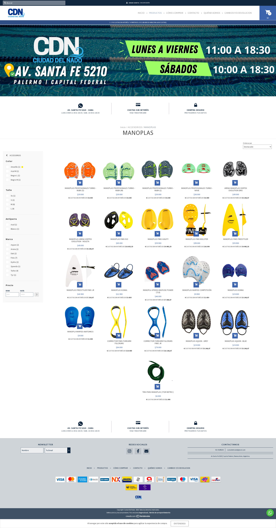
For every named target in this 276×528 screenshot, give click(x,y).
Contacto (193, 13)
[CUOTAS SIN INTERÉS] (138, 106)
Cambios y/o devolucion (238, 13)
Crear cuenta (134, 3)
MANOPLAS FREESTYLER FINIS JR (80, 290)
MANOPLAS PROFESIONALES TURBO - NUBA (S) (80, 189)
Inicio (141, 13)
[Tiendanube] (138, 517)
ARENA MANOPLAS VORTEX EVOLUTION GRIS (235, 189)
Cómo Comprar (174, 13)
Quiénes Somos (211, 13)
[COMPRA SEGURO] (195, 106)
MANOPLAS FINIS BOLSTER (197, 239)
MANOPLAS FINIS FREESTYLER (235, 239)
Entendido (180, 523)
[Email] (146, 451)
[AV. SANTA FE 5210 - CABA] (80, 106)
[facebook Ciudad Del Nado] (138, 451)
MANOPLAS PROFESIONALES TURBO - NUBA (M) (119, 189)
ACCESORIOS (135, 127)
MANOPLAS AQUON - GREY (197, 341)
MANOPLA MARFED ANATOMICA (80, 331)
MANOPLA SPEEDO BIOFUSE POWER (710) (158, 291)
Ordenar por (247, 143)
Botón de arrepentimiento (160, 513)
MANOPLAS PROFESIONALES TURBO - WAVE (197, 189)
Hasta (22, 291)
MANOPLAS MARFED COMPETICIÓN (196, 290)
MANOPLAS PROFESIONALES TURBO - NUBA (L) (158, 189)
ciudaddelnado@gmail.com (236, 450)
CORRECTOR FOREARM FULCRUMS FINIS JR (158, 342)
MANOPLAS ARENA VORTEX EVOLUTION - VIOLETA (80, 240)
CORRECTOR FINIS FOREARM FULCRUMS (119, 342)
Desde (8, 291)
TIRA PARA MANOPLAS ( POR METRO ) (158, 392)
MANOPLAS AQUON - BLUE (236, 341)
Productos (155, 13)
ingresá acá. (143, 513)
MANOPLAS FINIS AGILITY (158, 239)
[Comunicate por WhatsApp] (270, 513)
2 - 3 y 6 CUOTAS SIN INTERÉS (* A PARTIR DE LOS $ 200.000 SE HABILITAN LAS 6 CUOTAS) (138, 22)
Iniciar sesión (145, 3)
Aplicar (36, 294)
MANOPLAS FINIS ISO (119, 239)
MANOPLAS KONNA (119, 290)
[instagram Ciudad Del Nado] (129, 451)
